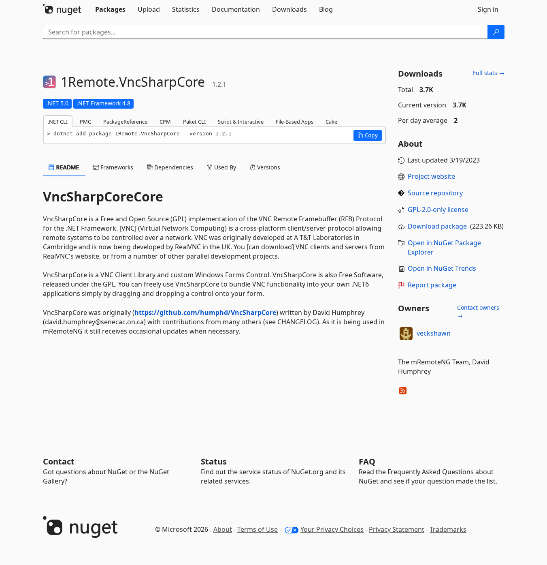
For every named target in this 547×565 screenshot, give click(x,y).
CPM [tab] (165, 121)
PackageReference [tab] (125, 121)
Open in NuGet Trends (442, 268)
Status (214, 461)
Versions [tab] (267, 167)
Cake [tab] (331, 121)
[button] (367, 135)
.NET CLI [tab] (58, 121)
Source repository (435, 192)
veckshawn (434, 333)
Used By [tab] (224, 167)
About (222, 529)
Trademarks (448, 529)
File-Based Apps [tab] (294, 121)
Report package (432, 284)
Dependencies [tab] (173, 167)
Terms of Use (257, 529)
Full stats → (488, 73)
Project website (431, 176)
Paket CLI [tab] (194, 121)
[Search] (495, 32)
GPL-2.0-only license (438, 209)
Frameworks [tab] (116, 167)
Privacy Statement (396, 529)
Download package (437, 226)
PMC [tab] (85, 121)
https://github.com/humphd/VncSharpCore (205, 312)
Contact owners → (478, 311)
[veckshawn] (406, 333)
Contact (58, 461)
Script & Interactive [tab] (241, 121)
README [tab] (67, 167)
